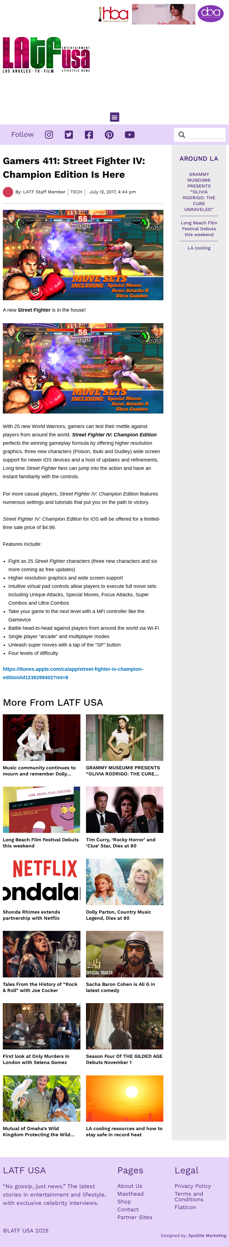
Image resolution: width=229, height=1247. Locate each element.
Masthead (130, 1193)
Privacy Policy (193, 1186)
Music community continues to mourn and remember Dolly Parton (39, 771)
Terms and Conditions (189, 1196)
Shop (124, 1201)
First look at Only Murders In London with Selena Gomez (36, 1059)
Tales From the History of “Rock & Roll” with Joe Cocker (40, 987)
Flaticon (185, 1207)
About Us (129, 1186)
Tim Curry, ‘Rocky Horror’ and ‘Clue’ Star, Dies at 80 (121, 843)
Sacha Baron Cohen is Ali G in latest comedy (120, 987)
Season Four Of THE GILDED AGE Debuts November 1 (124, 1059)
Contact (128, 1209)
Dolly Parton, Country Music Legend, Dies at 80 (118, 915)
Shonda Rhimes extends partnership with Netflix (31, 915)
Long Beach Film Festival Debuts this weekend (41, 843)
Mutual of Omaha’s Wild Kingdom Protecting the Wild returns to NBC (36, 1132)
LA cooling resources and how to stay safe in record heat (124, 1131)
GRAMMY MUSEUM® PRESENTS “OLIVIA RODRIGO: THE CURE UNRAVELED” (123, 771)
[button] (114, 117)
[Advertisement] (162, 66)
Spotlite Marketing (207, 1235)
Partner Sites (134, 1217)
